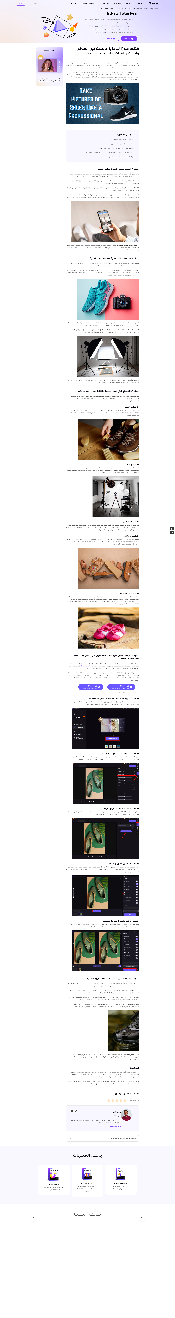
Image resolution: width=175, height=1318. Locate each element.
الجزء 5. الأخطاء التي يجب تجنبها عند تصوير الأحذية (120, 157)
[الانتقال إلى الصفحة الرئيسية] (154, 4)
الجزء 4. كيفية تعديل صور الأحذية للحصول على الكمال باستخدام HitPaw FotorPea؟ (110, 153)
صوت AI (118, 3)
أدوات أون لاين (104, 3)
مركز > (157, 8)
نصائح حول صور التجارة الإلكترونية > (146, 8)
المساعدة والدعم (88, 3)
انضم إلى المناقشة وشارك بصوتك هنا (122, 1138)
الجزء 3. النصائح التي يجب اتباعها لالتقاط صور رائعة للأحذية (117, 148)
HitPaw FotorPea (86, 666)
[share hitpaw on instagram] (172, 532)
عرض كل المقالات (115, 1126)
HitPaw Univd (53, 1184)
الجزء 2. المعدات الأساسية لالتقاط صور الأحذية (121, 144)
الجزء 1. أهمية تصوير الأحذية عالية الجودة (123, 139)
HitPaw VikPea (86, 1184)
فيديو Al (140, 3)
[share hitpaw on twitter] (172, 528)
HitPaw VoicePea (120, 1184)
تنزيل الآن (127, 38)
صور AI (129, 3)
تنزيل (72, 3)
